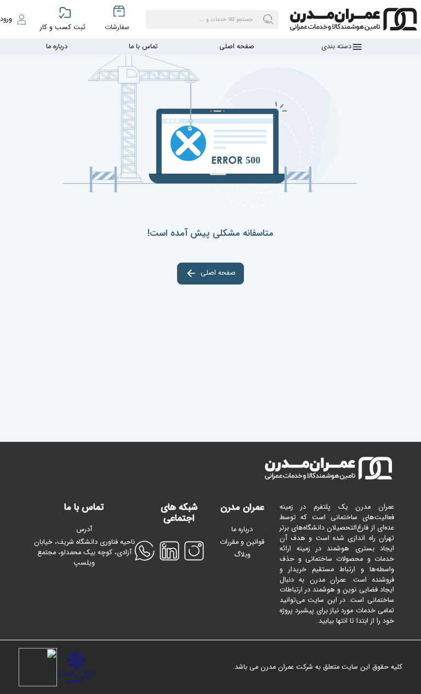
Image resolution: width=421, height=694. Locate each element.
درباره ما (56, 46)
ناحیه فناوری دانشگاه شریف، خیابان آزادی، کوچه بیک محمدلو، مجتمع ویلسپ (84, 552)
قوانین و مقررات (242, 542)
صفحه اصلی (236, 46)
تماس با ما (143, 46)
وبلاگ (242, 554)
